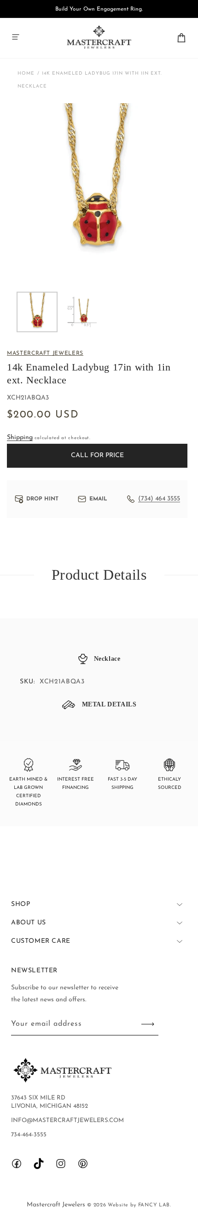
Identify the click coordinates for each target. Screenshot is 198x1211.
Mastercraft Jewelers (57, 1204)
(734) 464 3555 (159, 498)
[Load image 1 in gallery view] (37, 312)
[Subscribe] (148, 1024)
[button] (16, 37)
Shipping (20, 437)
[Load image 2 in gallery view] (81, 312)
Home (26, 73)
